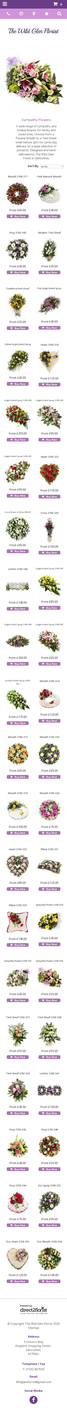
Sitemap (33, 1328)
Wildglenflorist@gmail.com (33, 1382)
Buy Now (19, 216)
